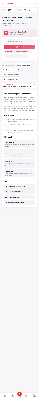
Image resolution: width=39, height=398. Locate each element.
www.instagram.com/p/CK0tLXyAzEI (17, 56)
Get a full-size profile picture (11, 74)
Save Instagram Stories (23, 65)
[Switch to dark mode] (36, 3)
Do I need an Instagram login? (14, 202)
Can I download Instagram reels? (15, 186)
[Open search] (31, 3)
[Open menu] (3, 4)
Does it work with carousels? (14, 192)
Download (20, 47)
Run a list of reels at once (10, 79)
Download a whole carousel (11, 70)
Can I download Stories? (12, 197)
